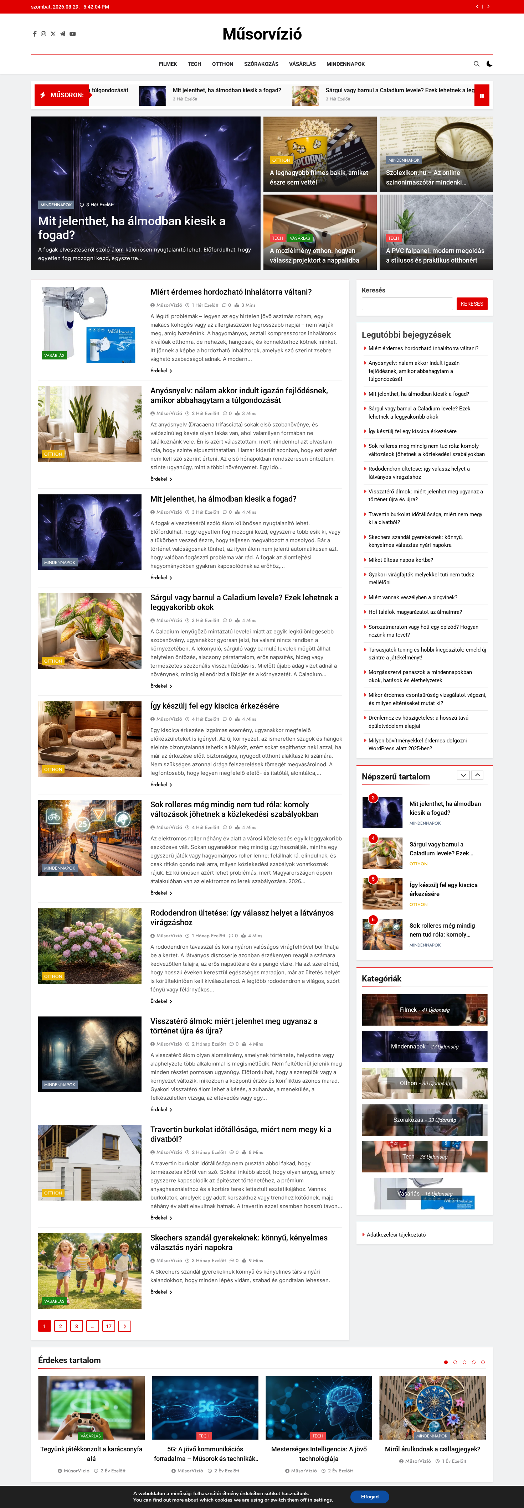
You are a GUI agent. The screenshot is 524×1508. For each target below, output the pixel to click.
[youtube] (72, 34)
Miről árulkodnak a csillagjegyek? (433, 1449)
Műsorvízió (262, 34)
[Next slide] (488, 7)
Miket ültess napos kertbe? (401, 560)
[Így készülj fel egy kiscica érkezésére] (423, 99)
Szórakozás (261, 64)
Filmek (168, 64)
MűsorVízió (169, 305)
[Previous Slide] (477, 7)
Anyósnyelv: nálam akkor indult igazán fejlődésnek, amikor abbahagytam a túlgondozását (414, 371)
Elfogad (370, 1496)
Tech (194, 64)
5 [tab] (483, 1362)
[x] (53, 34)
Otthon (222, 64)
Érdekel (158, 370)
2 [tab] (455, 1362)
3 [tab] (464, 1362)
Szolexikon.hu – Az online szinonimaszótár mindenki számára (424, 182)
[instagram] (43, 34)
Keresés (373, 290)
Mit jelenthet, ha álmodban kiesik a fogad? (112, 90)
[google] (62, 34)
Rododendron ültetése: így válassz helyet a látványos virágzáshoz (445, 934)
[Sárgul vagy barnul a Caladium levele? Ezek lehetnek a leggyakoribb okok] (191, 99)
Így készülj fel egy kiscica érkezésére (214, 705)
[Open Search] (476, 64)
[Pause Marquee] (481, 95)
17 (109, 1326)
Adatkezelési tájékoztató (396, 1235)
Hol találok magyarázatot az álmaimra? (415, 612)
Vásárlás (302, 64)
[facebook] (35, 34)
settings (323, 1500)
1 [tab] (446, 1362)
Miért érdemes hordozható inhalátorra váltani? (231, 291)
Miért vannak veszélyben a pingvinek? (413, 597)
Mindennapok (346, 64)
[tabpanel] (91, 1425)
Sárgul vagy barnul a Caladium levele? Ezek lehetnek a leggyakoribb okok (372, 7)
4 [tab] (474, 1362)
